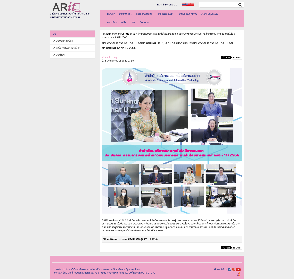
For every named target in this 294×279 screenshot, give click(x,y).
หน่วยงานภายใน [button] (144, 14)
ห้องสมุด (153, 239)
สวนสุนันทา (141, 239)
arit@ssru (112, 239)
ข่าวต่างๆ (59, 55)
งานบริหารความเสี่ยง (117, 22)
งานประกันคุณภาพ (188, 14)
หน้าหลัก (106, 34)
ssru (124, 239)
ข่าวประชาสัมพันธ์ (64, 41)
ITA (134, 22)
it (119, 239)
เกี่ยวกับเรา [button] (124, 14)
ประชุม (131, 239)
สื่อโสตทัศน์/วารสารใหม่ (67, 48)
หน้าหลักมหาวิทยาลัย (167, 4)
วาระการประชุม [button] (165, 14)
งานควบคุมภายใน (209, 14)
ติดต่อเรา (144, 22)
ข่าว (54, 34)
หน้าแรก (111, 14)
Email (238, 57)
